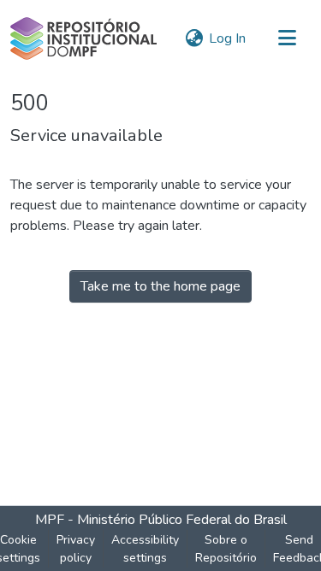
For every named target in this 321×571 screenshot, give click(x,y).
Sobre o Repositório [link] (226, 549)
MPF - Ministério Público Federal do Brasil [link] (161, 519)
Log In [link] (227, 38)
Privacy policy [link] (75, 549)
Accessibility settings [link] (145, 549)
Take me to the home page (160, 286)
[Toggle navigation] (287, 38)
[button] (83, 38)
